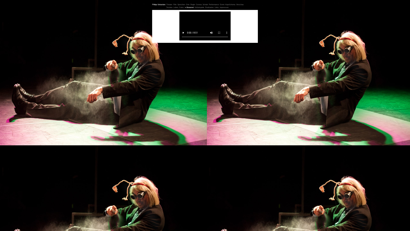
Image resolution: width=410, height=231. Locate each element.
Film (174, 4)
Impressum (224, 7)
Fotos (181, 7)
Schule (205, 4)
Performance (214, 4)
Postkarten (209, 7)
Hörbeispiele (199, 7)
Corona (199, 4)
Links (217, 7)
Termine (169, 7)
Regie (192, 4)
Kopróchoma (230, 4)
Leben (175, 7)
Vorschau (240, 4)
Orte (187, 4)
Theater (169, 4)
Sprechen (181, 4)
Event (222, 4)
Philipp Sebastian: (159, 4)
